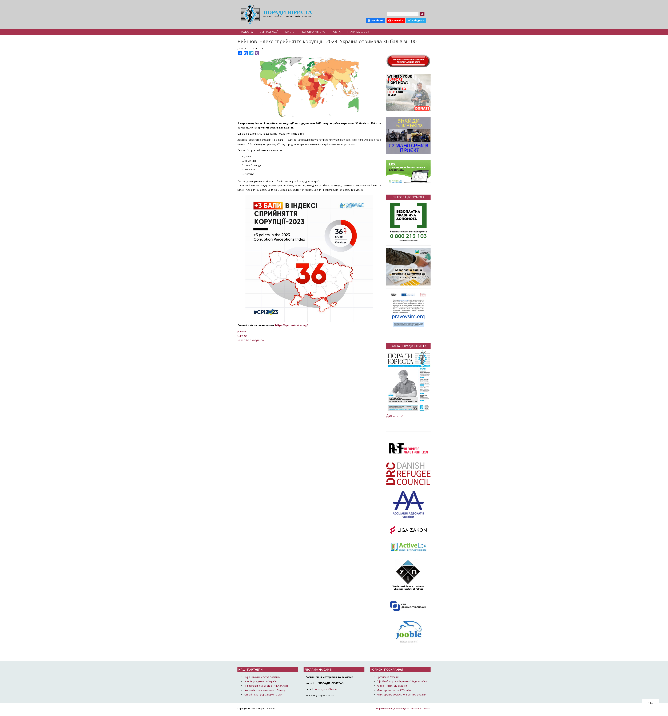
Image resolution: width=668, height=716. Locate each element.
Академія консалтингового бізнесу (264, 690)
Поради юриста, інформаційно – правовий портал (403, 708)
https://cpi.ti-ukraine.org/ (291, 325)
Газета (336, 31)
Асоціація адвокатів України (260, 681)
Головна (247, 31)
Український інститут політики (262, 677)
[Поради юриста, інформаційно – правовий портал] (249, 14)
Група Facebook (358, 31)
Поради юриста (287, 12)
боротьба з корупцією (250, 340)
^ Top (650, 703)
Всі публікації (269, 31)
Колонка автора (313, 31)
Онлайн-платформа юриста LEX (263, 694)
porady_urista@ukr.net (326, 689)
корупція (242, 335)
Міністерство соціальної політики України (401, 694)
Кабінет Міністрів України (392, 685)
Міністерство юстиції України (394, 690)
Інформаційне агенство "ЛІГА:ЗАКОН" (266, 685)
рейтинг (242, 331)
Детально (394, 415)
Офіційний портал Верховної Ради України (402, 681)
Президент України (388, 677)
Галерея (290, 31)
